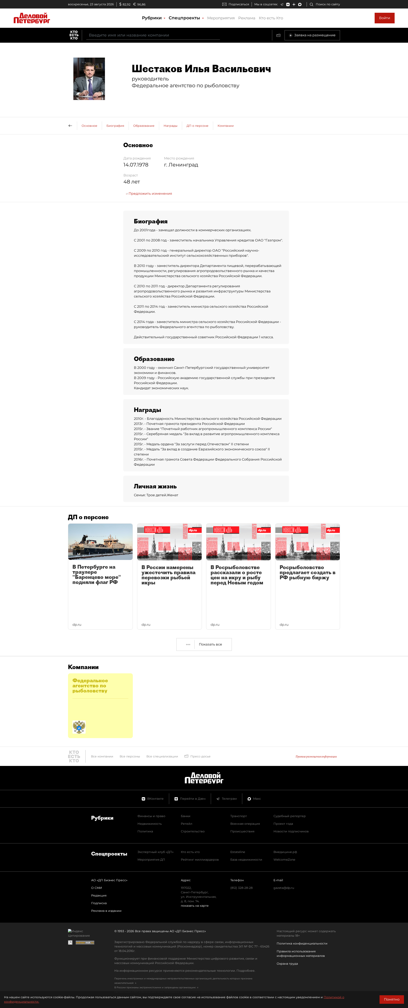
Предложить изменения (150, 194)
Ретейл (186, 824)
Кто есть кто (190, 852)
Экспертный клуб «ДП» (155, 852)
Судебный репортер (289, 816)
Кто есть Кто (271, 18)
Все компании (102, 756)
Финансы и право (151, 816)
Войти (384, 18)
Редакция (98, 895)
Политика (145, 831)
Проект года (283, 824)
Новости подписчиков (291, 831)
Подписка (99, 903)
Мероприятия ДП (151, 859)
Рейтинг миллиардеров (200, 859)
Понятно (392, 999)
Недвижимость (149, 824)
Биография (115, 126)
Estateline (237, 852)
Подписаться (239, 4)
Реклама (246, 18)
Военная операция (245, 824)
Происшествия (242, 831)
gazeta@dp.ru (283, 888)
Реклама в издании (106, 911)
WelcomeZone (284, 859)
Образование (143, 126)
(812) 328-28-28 (241, 888)
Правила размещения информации (316, 756)
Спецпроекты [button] (185, 17)
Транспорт (238, 816)
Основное (89, 126)
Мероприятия (221, 18)
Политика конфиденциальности (302, 943)
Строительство (193, 831)
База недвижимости (246, 859)
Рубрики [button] (152, 17)
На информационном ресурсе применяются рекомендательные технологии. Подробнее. (184, 971)
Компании (226, 126)
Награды (170, 126)
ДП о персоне (197, 126)
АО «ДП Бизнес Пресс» (109, 880)
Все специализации (162, 756)
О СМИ (96, 888)
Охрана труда (287, 964)
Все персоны (130, 756)
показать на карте (195, 906)
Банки (185, 816)
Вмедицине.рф (285, 852)
